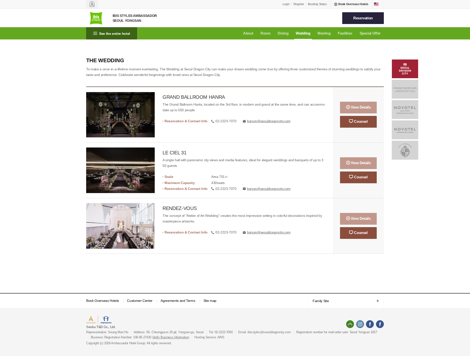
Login (286, 4)
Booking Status (317, 4)
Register (299, 4)
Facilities (345, 33)
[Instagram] (360, 324)
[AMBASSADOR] (92, 4)
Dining (283, 33)
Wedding (303, 33)
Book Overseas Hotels (102, 301)
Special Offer (370, 33)
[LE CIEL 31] (124, 170)
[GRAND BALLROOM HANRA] (124, 114)
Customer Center (140, 301)
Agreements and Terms (178, 301)
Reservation (363, 18)
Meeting (324, 33)
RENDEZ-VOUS (180, 208)
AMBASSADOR (127, 320)
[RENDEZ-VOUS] (124, 226)
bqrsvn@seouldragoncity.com (269, 121)
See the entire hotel (114, 34)
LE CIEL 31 (175, 152)
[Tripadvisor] (350, 324)
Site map (209, 301)
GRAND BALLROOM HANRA (194, 97)
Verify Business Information (170, 337)
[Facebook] (370, 324)
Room (265, 33)
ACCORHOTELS (101, 320)
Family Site (318, 301)
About (248, 33)
